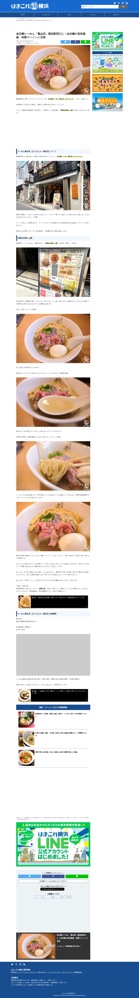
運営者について (16, 972)
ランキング (46, 14)
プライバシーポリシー (29, 972)
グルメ (69, 14)
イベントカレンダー (54, 972)
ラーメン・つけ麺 (48, 897)
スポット (116, 14)
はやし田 (48, 684)
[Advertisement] (69, 26)
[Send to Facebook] (75, 42)
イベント (93, 14)
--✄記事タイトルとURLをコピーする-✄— (27, 43)
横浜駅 (69, 897)
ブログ (22, 14)
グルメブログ (39, 897)
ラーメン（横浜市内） (60, 897)
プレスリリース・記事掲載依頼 (72, 972)
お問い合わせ (42, 972)
